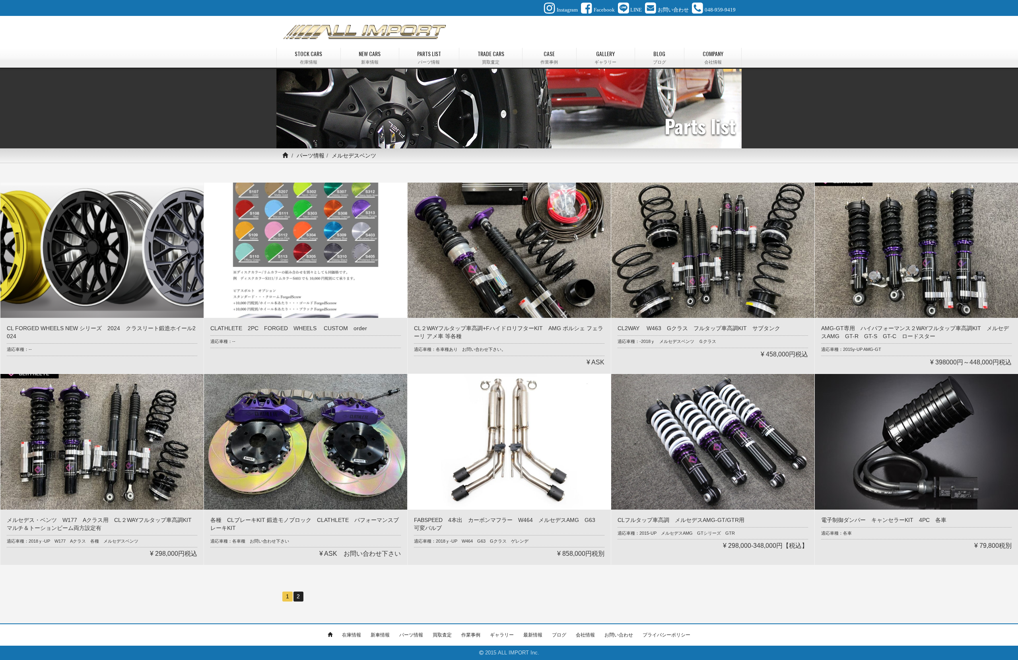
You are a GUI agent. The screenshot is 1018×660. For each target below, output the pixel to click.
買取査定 (442, 635)
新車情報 (380, 635)
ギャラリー (502, 635)
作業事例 (470, 635)
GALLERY (605, 57)
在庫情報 (351, 635)
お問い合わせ (618, 635)
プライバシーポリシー (666, 635)
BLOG (659, 57)
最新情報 (532, 635)
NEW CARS (370, 57)
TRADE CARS (491, 57)
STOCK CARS (308, 57)
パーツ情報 (310, 155)
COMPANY (713, 57)
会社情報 (585, 635)
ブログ (559, 635)
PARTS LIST (429, 57)
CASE (549, 57)
